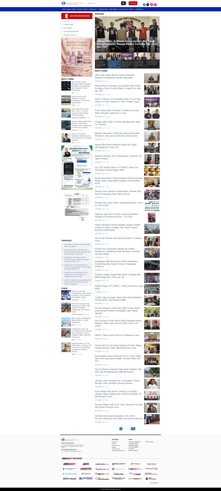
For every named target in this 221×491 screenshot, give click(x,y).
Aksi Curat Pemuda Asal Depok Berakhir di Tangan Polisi (118, 239)
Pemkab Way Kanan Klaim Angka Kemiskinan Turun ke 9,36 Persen (119, 204)
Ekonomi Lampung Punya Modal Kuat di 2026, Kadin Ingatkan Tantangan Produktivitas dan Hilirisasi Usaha (81, 308)
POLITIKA (121, 9)
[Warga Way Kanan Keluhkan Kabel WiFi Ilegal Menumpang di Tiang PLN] (152, 148)
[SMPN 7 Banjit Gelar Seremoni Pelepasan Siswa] (152, 337)
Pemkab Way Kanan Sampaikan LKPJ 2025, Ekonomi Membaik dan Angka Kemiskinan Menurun (119, 417)
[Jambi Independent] (69, 469)
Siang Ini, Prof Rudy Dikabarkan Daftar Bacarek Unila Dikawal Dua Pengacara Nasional (82, 137)
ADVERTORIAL (139, 9)
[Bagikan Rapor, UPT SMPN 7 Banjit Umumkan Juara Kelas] (152, 289)
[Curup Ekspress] (151, 474)
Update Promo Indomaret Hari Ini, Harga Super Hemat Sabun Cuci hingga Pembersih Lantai (75, 275)
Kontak (114, 444)
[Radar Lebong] (102, 478)
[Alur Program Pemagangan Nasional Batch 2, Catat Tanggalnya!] (66, 322)
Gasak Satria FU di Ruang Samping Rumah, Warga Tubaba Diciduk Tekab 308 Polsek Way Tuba (118, 346)
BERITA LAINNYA (128, 9)
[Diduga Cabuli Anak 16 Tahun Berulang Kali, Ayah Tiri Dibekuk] (152, 125)
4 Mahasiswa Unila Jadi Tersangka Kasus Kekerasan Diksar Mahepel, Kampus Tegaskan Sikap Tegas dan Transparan (82, 333)
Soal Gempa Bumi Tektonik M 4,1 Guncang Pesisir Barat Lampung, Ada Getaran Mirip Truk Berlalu (76, 252)
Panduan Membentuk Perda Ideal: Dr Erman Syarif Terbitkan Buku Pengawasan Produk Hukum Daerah (82, 124)
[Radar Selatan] (151, 478)
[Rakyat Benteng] (135, 478)
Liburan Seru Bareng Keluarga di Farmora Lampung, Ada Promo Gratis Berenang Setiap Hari (76, 267)
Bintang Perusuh (69, 35)
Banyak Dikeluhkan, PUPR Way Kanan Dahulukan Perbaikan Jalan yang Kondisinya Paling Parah (117, 134)
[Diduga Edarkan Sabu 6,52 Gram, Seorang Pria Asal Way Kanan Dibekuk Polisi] (152, 408)
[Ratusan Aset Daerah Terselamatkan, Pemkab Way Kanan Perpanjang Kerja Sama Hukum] (152, 195)
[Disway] (69, 464)
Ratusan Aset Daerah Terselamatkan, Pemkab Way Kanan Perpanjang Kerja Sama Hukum (118, 193)
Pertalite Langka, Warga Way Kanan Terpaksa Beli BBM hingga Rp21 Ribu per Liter (117, 276)
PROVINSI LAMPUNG (82, 9)
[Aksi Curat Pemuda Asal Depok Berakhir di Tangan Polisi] (152, 241)
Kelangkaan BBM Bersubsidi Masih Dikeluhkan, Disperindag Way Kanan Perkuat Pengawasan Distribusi (116, 264)
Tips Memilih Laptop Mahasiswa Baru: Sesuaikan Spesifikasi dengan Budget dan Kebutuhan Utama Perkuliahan (81, 86)
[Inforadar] (102, 469)
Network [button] (133, 3)
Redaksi (114, 447)
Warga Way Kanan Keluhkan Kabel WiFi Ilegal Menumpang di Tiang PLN (115, 146)
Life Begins (67, 28)
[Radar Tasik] (102, 464)
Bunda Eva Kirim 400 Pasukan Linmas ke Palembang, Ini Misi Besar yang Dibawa (81, 99)
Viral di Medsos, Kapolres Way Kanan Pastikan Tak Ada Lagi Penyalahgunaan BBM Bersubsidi (118, 370)
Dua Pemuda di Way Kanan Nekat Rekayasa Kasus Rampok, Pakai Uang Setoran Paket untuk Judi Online (118, 323)
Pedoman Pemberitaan (118, 451)
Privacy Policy (116, 445)
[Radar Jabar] (119, 474)
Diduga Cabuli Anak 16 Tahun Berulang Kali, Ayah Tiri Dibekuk (117, 123)
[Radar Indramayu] (135, 464)
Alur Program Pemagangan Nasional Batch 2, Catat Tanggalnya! (81, 320)
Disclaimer (114, 442)
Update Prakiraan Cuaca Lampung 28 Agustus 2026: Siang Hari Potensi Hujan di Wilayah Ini (76, 282)
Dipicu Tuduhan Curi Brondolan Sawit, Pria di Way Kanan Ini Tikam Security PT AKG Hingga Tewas (118, 100)
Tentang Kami (116, 449)
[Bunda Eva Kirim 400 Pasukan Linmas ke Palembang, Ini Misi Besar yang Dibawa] (66, 100)
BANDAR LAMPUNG (71, 9)
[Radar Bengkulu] (86, 478)
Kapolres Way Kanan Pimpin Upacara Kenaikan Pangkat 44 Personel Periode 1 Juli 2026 (116, 215)
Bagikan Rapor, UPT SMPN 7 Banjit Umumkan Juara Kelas (119, 287)
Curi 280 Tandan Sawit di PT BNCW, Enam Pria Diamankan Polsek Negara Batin (116, 169)
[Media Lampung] (119, 464)
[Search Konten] (123, 3)
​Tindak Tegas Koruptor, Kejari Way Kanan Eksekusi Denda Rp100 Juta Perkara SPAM (118, 299)
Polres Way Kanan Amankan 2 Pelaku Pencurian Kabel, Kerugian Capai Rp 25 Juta (117, 112)
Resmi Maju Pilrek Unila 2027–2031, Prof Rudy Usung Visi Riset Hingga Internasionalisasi (80, 112)
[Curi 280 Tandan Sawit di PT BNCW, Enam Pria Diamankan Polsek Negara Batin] (152, 171)
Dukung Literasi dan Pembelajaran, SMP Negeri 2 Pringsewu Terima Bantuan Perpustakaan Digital (82, 294)
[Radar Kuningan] (69, 474)
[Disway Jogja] (102, 474)
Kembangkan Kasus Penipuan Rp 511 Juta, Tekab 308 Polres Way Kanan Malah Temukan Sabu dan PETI (118, 359)
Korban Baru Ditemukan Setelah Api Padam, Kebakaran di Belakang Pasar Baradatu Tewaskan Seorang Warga (117, 251)
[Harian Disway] (86, 464)
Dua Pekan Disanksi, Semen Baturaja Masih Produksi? (76, 245)
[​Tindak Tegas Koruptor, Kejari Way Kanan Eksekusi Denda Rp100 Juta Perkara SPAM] (152, 301)
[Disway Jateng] (135, 469)
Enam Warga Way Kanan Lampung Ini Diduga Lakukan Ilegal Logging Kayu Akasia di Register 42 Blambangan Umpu (118, 394)
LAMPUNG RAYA (93, 9)
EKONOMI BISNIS (103, 9)
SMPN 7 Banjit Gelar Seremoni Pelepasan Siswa (117, 335)
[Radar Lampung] (119, 469)
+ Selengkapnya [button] (154, 483)
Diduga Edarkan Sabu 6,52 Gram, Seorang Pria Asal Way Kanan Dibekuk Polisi (118, 406)
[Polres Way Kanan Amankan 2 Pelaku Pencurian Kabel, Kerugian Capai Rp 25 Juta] (152, 114)
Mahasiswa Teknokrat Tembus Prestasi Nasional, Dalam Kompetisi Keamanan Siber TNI (75, 259)
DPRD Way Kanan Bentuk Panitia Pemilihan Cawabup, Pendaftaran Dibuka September (114, 76)
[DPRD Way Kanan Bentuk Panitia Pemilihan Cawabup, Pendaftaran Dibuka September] (152, 78)
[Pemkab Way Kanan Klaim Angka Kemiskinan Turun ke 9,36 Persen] (152, 206)
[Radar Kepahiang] (135, 474)
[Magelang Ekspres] (151, 469)
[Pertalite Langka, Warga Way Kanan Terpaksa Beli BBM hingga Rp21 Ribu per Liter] (152, 278)
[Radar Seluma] (119, 478)
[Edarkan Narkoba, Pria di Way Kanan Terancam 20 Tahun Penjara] (152, 159)
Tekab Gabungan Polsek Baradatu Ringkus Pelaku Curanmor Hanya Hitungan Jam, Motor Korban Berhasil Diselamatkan (118, 227)
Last (133, 429)
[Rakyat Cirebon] (151, 464)
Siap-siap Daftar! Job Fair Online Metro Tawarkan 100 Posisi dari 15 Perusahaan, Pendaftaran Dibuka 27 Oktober (81, 347)
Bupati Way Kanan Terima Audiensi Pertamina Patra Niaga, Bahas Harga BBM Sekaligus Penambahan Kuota (119, 181)
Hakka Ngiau (67, 24)
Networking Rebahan (70, 31)
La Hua (65, 21)
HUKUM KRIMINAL (113, 9)
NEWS (64, 9)
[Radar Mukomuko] (69, 478)
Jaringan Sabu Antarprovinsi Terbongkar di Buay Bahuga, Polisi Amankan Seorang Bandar (117, 382)
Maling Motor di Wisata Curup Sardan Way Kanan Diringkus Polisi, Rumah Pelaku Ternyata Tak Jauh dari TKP (118, 88)
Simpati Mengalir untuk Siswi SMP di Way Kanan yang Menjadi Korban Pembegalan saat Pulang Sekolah (117, 311)
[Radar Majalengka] (86, 474)
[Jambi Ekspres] (86, 469)
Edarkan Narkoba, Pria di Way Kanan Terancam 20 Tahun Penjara (118, 157)
